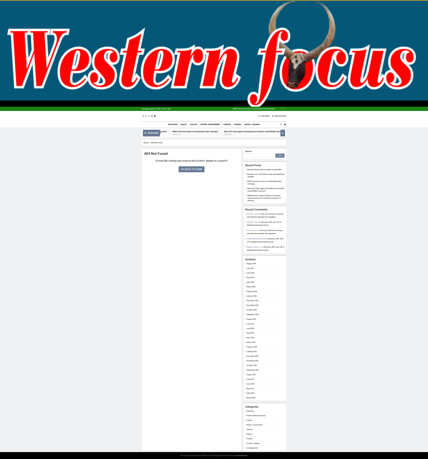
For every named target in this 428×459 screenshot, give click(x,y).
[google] (151, 116)
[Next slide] (284, 109)
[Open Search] (281, 124)
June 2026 (250, 273)
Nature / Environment (210, 124)
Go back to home (191, 169)
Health (184, 124)
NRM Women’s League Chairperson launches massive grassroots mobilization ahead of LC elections (264, 198)
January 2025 (252, 352)
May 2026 (250, 277)
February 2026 (252, 291)
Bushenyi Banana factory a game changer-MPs (264, 170)
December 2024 (252, 356)
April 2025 (250, 338)
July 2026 (250, 268)
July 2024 (250, 379)
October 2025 (252, 310)
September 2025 (253, 315)
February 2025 (252, 347)
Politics (193, 124)
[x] (148, 116)
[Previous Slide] (281, 109)
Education (172, 124)
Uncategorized (252, 448)
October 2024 (252, 365)
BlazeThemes (242, 455)
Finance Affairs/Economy (256, 416)
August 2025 (251, 319)
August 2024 (251, 375)
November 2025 (252, 305)
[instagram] (145, 116)
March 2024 (251, 398)
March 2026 (251, 287)
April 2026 (250, 282)
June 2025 (250, 328)
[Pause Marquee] (282, 133)
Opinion (237, 124)
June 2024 (250, 384)
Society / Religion (252, 124)
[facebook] (143, 116)
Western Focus (252, 214)
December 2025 (252, 301)
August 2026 (251, 264)
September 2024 (253, 370)
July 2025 (250, 324)
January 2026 (252, 296)
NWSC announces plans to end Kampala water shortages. (254, 109)
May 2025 (250, 333)
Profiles (227, 124)
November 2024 (252, 361)
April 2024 (250, 393)
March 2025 (251, 342)
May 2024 (250, 389)
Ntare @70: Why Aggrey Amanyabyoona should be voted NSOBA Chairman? (225, 131)
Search (248, 151)
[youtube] (154, 116)
